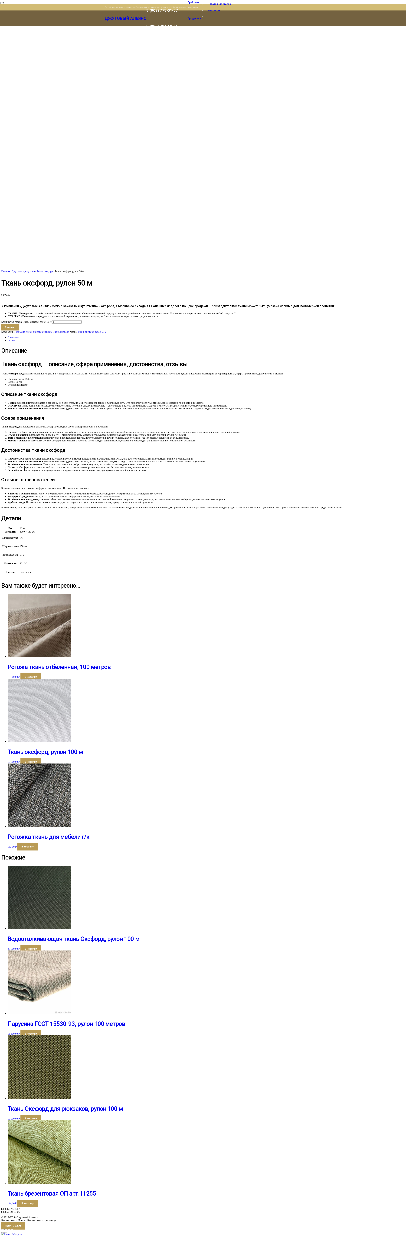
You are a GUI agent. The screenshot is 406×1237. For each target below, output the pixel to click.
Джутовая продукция (23, 271)
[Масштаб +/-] (2, 1229)
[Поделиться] (9, 1229)
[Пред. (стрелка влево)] (2, 1232)
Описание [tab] (13, 337)
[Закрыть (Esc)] (12, 1229)
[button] (30, 677)
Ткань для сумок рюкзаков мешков (33, 331)
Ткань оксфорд (45, 271)
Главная (5, 271)
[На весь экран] (5, 1229)
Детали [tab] (11, 340)
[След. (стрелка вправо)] (5, 1232)
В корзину (10, 327)
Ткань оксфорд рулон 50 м (92, 331)
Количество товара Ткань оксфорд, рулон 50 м (26, 321)
